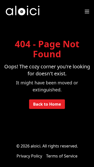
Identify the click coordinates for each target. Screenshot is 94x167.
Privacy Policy (29, 156)
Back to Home (47, 104)
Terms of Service (61, 156)
